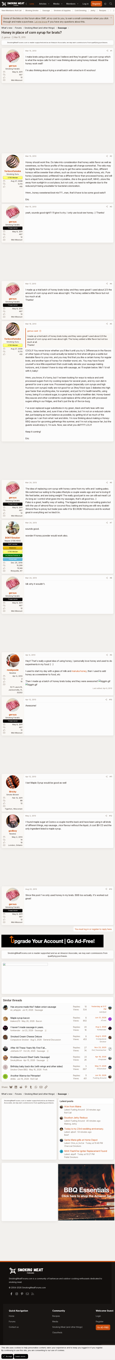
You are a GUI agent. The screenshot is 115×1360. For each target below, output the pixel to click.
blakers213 (15, 1021)
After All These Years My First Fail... (28, 1047)
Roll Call (34, 1079)
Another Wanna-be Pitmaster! (25, 1075)
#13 (110, 889)
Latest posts (66, 1101)
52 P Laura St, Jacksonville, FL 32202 (15, 690)
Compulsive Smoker (19, 1039)
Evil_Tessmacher (99, 1050)
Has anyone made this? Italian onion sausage (33, 1006)
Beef (66, 1135)
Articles (42, 4)
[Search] (111, 4)
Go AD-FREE (103, 1327)
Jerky (92, 10)
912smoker (101, 1068)
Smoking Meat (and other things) (67, 1327)
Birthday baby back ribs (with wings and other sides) (36, 1066)
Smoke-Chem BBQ (19, 1069)
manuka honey (79, 671)
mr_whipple (15, 1010)
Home (11, 1316)
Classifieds (57, 1332)
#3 (111, 206)
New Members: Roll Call (11, 10)
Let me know (40, 21)
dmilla (13, 1079)
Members (70, 4)
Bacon (39, 1021)
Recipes (102, 10)
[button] (49, 4)
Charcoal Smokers (72, 1146)
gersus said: (32, 331)
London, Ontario (15, 845)
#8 (111, 578)
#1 (111, 51)
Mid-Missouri (16, 80)
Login (98, 1316)
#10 (110, 699)
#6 (111, 482)
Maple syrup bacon (20, 1018)
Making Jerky (70, 1124)
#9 (111, 655)
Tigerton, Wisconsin (13, 809)
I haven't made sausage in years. (27, 1027)
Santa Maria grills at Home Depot (80, 1139)
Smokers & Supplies (62, 10)
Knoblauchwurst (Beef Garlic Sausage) (30, 1057)
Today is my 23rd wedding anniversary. (84, 1128)
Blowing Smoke (32, 10)
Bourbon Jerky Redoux (76, 1117)
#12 (110, 816)
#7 (111, 522)
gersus (7, 37)
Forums (30, 4)
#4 (111, 284)
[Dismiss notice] (111, 18)
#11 (111, 776)
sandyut (102, 1012)
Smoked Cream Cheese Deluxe (26, 1036)
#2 (111, 156)
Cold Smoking (80, 10)
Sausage (46, 10)
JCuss (103, 1020)
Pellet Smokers (71, 1157)
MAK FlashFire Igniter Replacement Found (85, 1151)
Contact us (14, 1327)
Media (56, 4)
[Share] (107, 51)
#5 (111, 324)
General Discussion (52, 1039)
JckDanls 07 (16, 1051)
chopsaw (102, 1059)
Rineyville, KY (16, 571)
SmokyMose (16, 1060)
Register (100, 1321)
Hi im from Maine (72, 1106)
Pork (45, 1069)
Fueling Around (99, 1078)
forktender (15, 1030)
